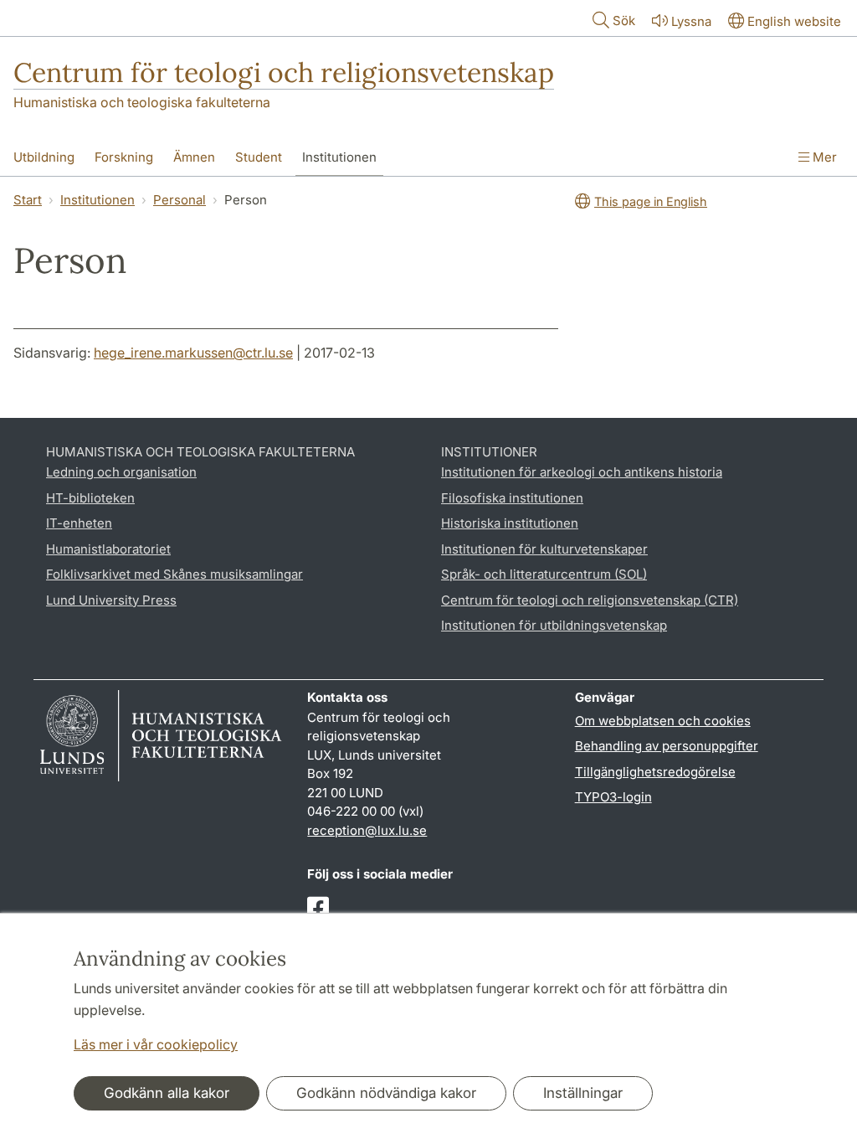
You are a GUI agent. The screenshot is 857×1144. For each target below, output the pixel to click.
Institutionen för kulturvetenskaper (544, 549)
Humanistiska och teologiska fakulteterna (141, 102)
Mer (823, 157)
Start (27, 200)
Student (258, 157)
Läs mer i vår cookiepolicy (156, 1044)
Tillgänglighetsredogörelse (655, 772)
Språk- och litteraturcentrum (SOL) (544, 574)
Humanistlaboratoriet (108, 549)
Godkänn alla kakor (166, 1093)
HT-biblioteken (90, 498)
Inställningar (583, 1093)
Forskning (124, 157)
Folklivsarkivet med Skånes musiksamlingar (174, 574)
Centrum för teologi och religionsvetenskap (283, 72)
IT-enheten (79, 523)
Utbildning (43, 157)
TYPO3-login (613, 797)
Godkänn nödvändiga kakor (386, 1093)
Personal (179, 200)
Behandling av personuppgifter (666, 746)
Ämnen (194, 157)
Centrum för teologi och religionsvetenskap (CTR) (589, 600)
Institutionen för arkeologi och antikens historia (581, 472)
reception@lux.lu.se (367, 830)
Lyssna (691, 21)
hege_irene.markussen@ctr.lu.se (193, 352)
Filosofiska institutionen (512, 498)
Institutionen (339, 157)
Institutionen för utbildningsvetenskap (554, 625)
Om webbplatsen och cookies (663, 721)
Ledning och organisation (121, 472)
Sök (624, 20)
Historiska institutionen (509, 523)
